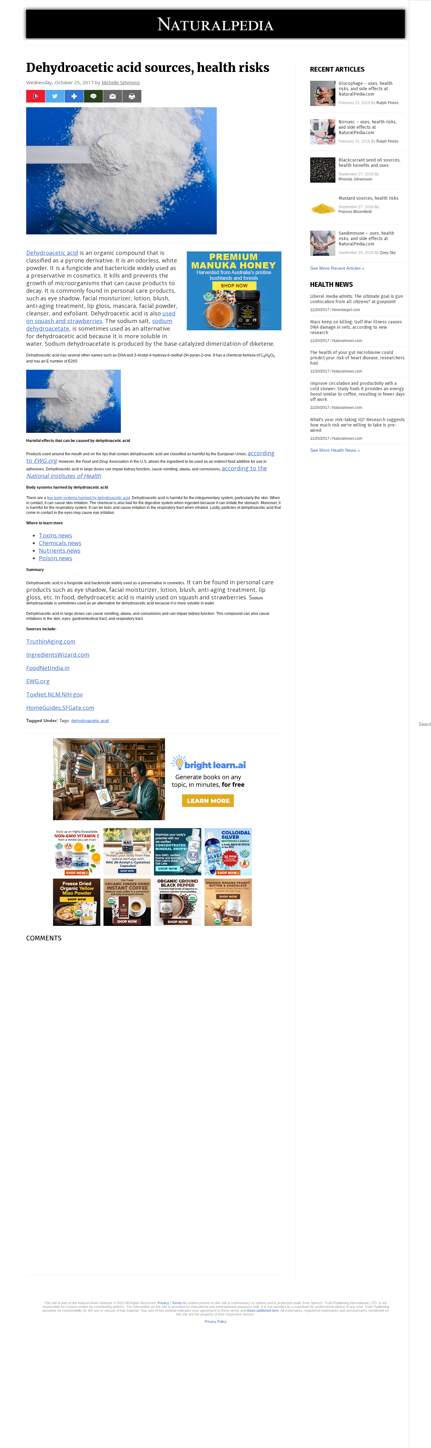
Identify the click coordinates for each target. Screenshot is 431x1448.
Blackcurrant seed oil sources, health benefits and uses (369, 162)
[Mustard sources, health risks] (322, 208)
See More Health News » (335, 450)
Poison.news (55, 558)
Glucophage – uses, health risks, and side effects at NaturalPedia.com (366, 89)
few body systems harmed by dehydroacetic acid (88, 498)
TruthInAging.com (50, 641)
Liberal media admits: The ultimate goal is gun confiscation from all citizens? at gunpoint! (356, 299)
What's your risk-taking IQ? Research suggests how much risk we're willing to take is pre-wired (357, 425)
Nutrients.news (59, 550)
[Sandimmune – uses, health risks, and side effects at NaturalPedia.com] (322, 243)
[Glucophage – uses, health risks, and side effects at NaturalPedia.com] (322, 93)
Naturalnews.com (347, 340)
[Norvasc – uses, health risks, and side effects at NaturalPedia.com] (322, 131)
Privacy (163, 1303)
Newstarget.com (346, 310)
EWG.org (38, 681)
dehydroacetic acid (90, 720)
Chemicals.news (60, 543)
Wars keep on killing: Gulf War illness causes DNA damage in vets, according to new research (356, 327)
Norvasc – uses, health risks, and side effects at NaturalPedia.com (368, 127)
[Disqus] (153, 1026)
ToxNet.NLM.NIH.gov (54, 694)
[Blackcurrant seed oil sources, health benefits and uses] (322, 170)
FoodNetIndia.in (47, 668)
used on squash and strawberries (100, 317)
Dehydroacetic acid (52, 252)
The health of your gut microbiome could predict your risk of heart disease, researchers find (357, 358)
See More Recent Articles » (337, 268)
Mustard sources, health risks (369, 198)
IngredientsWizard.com (57, 654)
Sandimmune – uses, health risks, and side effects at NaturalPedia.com (366, 239)
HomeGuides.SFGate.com (60, 707)
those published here (263, 1310)
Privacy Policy (216, 1321)
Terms (177, 1303)
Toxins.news (55, 535)
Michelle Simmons (121, 82)
